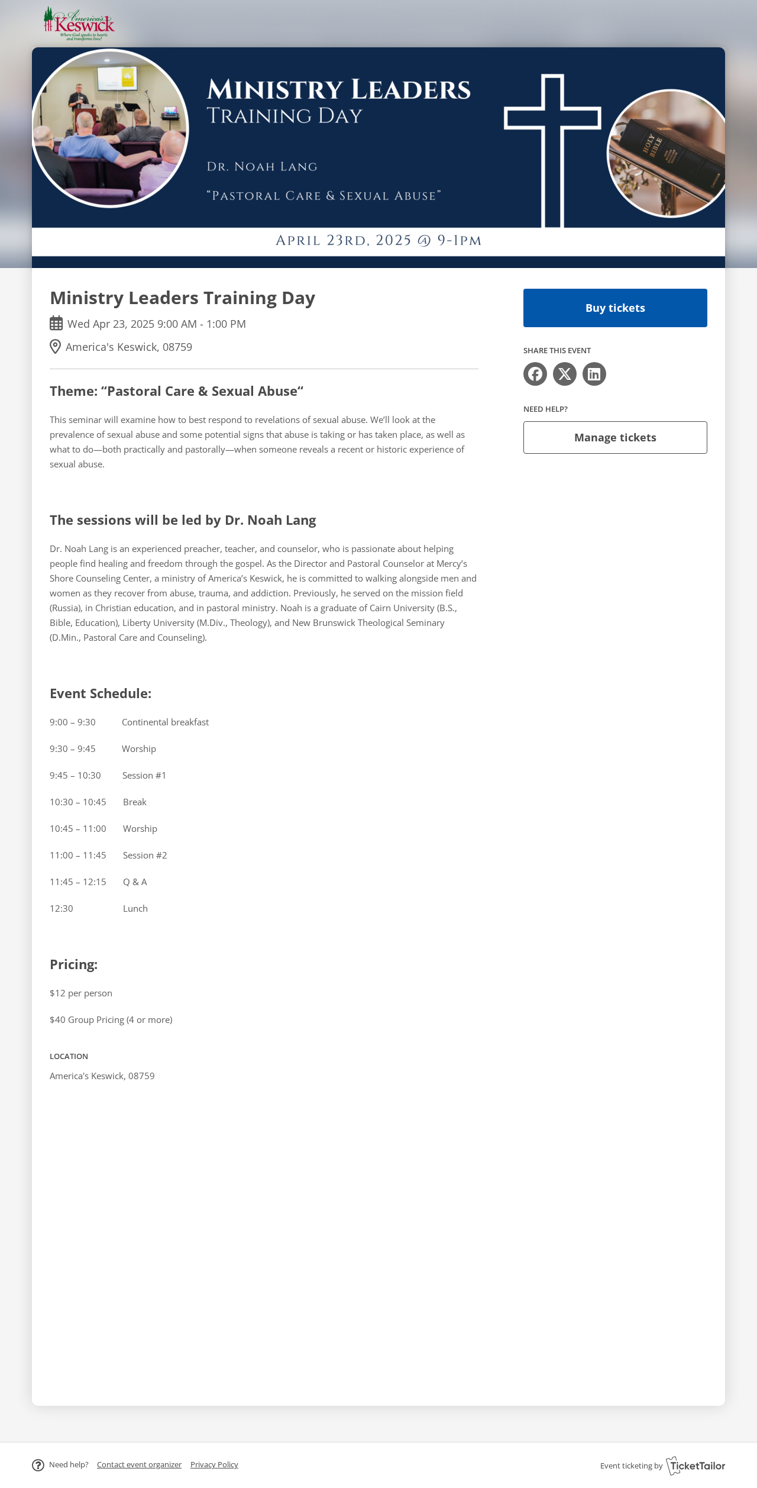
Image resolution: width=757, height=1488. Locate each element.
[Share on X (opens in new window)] (565, 374)
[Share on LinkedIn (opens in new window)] (594, 374)
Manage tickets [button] (615, 437)
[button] (139, 1464)
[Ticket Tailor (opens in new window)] (695, 1465)
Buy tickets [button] (615, 308)
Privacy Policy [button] (214, 1464)
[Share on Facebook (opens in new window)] (535, 374)
